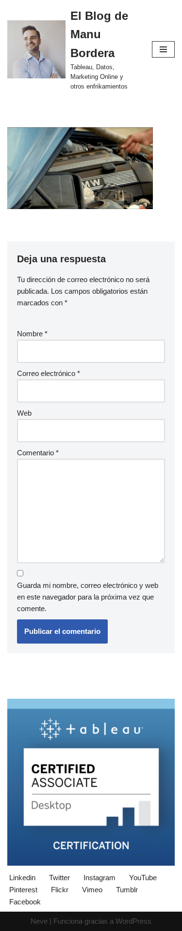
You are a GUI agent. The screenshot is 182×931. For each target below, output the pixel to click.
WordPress (133, 921)
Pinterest (23, 890)
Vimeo (92, 890)
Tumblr (127, 890)
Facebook (25, 902)
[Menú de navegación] (163, 49)
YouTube (143, 877)
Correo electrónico (48, 373)
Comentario (38, 453)
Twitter (59, 877)
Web (24, 413)
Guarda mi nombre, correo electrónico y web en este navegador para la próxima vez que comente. (87, 597)
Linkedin (22, 877)
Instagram (99, 877)
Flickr (59, 890)
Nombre (32, 334)
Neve (39, 921)
